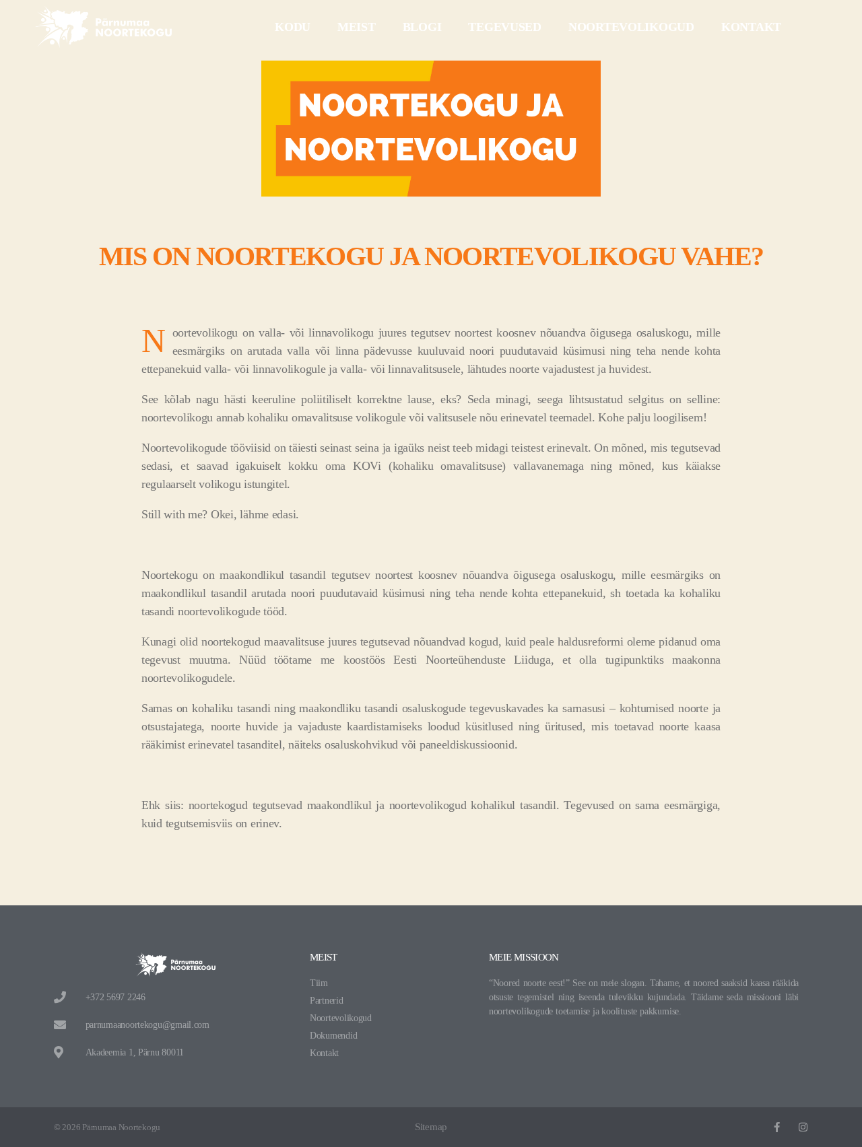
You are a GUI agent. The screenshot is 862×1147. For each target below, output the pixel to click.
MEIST (356, 27)
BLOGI (422, 27)
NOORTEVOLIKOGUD (631, 27)
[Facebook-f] (777, 1127)
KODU (292, 27)
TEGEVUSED (504, 27)
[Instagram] (803, 1127)
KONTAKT (751, 27)
